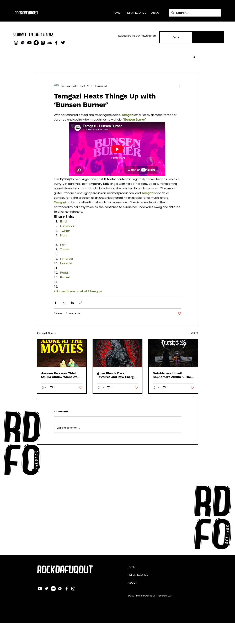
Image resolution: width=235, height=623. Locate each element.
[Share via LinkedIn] (72, 302)
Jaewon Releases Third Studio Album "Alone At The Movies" (59, 375)
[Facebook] (56, 42)
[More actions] (179, 86)
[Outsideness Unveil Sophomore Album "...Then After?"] (173, 353)
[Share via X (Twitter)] (64, 302)
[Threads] (42, 42)
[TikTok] (36, 42)
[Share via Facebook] (55, 302)
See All (194, 333)
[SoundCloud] (49, 42)
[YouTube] (29, 42)
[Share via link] (80, 302)
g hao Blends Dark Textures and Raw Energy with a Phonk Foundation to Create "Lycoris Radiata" (117, 375)
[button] (194, 56)
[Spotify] (22, 42)
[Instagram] (16, 42)
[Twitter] (63, 42)
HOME (131, 566)
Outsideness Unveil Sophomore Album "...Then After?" (173, 375)
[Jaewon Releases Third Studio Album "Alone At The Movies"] (61, 353)
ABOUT (132, 582)
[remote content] (117, 149)
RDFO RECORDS (138, 574)
